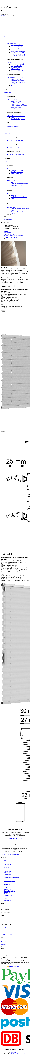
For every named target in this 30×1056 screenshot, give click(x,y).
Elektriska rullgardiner (16, 48)
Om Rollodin (7, 888)
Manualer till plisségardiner (18, 119)
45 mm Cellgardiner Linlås (18, 104)
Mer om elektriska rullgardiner (11, 877)
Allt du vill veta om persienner (19, 197)
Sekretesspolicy (8, 900)
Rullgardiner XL (15, 49)
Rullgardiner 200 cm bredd (18, 55)
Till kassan (3, 15)
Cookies (6, 898)
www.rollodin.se (5, 928)
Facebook (3, 941)
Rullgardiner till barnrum (17, 52)
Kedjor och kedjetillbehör (17, 64)
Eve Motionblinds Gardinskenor (15, 154)
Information (7, 884)
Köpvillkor (7, 892)
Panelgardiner (11, 180)
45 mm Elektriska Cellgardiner (19, 105)
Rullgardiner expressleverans (18, 54)
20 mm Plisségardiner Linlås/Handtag (16, 107)
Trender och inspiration (9, 881)
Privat (5, 219)
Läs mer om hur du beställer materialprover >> (13, 838)
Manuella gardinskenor (17, 172)
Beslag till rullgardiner (16, 66)
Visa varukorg (10, 15)
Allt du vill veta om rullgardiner (15, 77)
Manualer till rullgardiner (17, 80)
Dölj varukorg (4, 6)
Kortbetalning (7, 897)
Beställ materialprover (10, 894)
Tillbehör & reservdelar (13, 126)
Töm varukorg (4, 7)
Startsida (6, 231)
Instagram (3, 944)
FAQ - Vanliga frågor (9, 891)
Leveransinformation (9, 895)
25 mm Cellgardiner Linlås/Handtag (16, 101)
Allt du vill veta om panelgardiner (19, 183)
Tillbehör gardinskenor (17, 173)
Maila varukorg (13, 7)
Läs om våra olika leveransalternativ (10, 854)
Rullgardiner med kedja (17, 45)
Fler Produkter (8, 162)
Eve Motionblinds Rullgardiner (15, 140)
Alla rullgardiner (11, 43)
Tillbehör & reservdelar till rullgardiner (17, 63)
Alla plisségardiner (12, 99)
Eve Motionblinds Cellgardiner (15, 147)
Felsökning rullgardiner (17, 85)
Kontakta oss (7, 889)
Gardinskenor (10, 169)
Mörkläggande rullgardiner (18, 51)
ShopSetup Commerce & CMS (19, 1054)
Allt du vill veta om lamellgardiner (20, 208)
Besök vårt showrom (6, 934)
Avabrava (13, 1052)
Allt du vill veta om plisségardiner (16, 116)
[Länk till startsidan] (10, 4)
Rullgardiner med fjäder (17, 46)
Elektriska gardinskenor (17, 170)
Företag (10, 219)
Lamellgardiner (11, 207)
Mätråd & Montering (16, 185)
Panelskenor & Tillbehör (17, 186)
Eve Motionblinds (8, 133)
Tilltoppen (2, 947)
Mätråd (12, 117)
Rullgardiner (7, 36)
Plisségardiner (7, 92)
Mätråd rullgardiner (16, 79)
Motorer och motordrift (17, 70)
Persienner (10, 194)
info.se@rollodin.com (6, 922)
